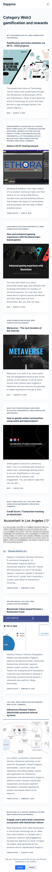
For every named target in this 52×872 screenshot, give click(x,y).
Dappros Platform (25, 131)
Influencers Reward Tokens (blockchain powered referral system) (22, 712)
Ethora (17, 134)
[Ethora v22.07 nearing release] (26, 167)
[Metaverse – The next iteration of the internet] (26, 352)
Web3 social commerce (24, 141)
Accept (20, 867)
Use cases (31, 502)
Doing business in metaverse (18, 320)
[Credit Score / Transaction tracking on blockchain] (26, 535)
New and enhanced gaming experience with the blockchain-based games (24, 237)
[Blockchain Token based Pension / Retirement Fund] (26, 633)
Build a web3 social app (16, 129)
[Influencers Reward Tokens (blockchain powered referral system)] (26, 736)
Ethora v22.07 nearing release (22, 146)
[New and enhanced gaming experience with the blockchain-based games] (26, 261)
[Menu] (48, 4)
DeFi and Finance (13, 601)
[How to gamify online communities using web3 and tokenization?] (26, 442)
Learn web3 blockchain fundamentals (23, 226)
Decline (31, 867)
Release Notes (13, 138)
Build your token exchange (18, 408)
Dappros (9, 4)
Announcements (13, 126)
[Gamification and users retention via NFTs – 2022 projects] (26, 67)
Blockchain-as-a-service (31, 126)
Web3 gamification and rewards (29, 702)
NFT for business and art (17, 35)
